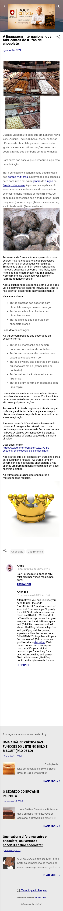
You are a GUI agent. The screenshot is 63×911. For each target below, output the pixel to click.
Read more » (51, 780)
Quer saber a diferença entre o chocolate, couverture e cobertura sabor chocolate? (25, 841)
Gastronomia (35, 551)
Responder (24, 584)
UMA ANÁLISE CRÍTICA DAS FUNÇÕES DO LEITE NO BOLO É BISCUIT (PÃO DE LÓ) (25, 746)
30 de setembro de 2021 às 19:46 (34, 569)
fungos (49, 181)
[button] (58, 37)
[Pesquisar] (58, 7)
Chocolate (17, 551)
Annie (20, 565)
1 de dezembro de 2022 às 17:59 (34, 595)
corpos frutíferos (18, 176)
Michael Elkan (40, 897)
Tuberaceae (18, 185)
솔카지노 (39, 642)
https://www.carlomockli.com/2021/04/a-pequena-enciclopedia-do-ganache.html (26, 449)
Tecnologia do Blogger (33, 890)
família (6, 185)
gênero (37, 181)
